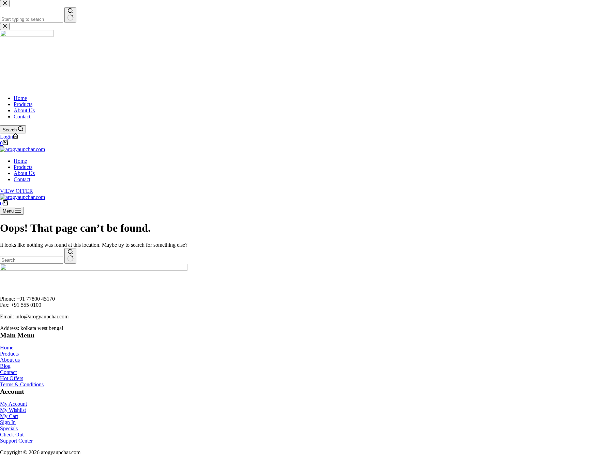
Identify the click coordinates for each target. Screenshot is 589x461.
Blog (5, 366)
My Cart (9, 416)
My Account (13, 404)
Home (20, 161)
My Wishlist (13, 410)
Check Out (12, 434)
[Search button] (70, 256)
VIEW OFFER (16, 191)
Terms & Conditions (22, 384)
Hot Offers (11, 378)
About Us (24, 173)
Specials (9, 428)
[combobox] (31, 260)
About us (10, 360)
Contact (22, 179)
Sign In (8, 422)
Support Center (16, 441)
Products (23, 167)
